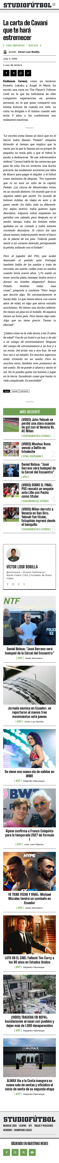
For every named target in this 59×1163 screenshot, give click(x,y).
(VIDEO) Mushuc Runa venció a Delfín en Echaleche (36, 448)
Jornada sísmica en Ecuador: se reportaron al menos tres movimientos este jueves (29, 712)
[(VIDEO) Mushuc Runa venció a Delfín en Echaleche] (11, 449)
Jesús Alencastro (34, 658)
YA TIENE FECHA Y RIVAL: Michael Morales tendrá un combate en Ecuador (29, 898)
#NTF (25, 477)
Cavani (15, 391)
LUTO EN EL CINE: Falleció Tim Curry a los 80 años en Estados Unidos (29, 960)
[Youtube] (32, 1152)
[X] (13, 73)
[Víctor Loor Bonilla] (6, 52)
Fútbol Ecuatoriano (32, 456)
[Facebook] (6, 73)
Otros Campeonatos (15, 45)
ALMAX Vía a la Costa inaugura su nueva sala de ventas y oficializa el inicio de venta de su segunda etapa (29, 1085)
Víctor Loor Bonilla (28, 51)
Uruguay (24, 391)
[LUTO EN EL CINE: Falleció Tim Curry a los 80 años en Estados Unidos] (29, 936)
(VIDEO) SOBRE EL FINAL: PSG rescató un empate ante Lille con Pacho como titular (37, 491)
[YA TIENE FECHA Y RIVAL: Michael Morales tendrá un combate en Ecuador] (29, 873)
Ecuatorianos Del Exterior (35, 501)
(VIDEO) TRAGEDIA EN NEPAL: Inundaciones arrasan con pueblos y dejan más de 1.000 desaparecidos (29, 1021)
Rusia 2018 (33, 45)
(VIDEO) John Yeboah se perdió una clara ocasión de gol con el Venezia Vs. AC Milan (38, 425)
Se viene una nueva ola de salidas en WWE (29, 773)
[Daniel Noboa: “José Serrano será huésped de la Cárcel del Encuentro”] (11, 470)
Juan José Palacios (33, 844)
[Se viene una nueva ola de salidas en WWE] (29, 750)
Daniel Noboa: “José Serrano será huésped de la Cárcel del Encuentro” (39, 468)
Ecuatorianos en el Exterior (36, 436)
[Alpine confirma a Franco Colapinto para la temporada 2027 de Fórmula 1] (29, 809)
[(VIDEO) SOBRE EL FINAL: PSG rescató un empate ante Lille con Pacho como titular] (11, 490)
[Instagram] (13, 583)
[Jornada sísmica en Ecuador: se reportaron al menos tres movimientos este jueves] (29, 687)
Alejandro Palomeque (34, 781)
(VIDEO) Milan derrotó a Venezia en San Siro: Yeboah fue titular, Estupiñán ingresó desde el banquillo (38, 517)
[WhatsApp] (21, 73)
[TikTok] (18, 583)
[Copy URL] (28, 73)
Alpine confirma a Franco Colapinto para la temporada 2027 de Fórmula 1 (29, 835)
